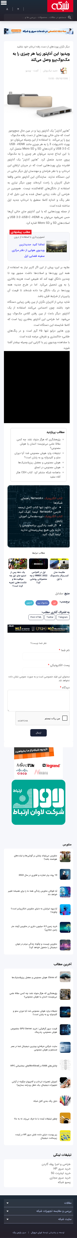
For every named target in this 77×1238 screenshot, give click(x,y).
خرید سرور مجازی (60, 1177)
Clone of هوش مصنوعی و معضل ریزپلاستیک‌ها (34, 977)
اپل (54, 603)
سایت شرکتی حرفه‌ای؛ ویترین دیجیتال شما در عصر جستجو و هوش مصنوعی (34, 1048)
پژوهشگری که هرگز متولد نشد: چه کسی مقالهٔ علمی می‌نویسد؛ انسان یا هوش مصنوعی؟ (39, 443)
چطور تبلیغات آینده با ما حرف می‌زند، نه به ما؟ (35, 1119)
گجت (35, 71)
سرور (19, 1232)
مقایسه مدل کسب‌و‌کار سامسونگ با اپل (59, 576)
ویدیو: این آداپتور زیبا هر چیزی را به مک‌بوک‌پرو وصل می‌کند (41, 56)
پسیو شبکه (64, 1182)
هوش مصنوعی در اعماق (47, 467)
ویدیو (28, 71)
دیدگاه (65, 687)
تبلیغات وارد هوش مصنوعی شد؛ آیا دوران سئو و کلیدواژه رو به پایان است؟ (38, 455)
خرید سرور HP (62, 1168)
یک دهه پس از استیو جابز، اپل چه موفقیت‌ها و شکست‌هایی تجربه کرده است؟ (18, 579)
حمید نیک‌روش (50, 71)
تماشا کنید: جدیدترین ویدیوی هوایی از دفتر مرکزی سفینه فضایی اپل (28, 250)
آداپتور (29, 603)
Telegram (63, 617)
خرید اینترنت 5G (61, 1173)
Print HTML (36, 617)
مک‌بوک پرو (42, 603)
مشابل (59, 593)
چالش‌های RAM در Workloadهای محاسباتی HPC (33, 1066)
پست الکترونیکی (59, 665)
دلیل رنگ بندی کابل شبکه (45, 1101)
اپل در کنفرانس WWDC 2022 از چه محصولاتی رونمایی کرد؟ (38, 577)
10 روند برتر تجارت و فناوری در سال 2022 (38, 875)
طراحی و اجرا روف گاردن (56, 1164)
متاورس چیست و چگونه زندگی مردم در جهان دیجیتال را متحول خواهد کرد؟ (36, 945)
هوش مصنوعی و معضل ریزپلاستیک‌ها (39, 462)
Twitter (49, 617)
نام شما (64, 650)
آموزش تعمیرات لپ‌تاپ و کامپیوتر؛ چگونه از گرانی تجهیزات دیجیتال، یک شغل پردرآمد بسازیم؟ (34, 1083)
